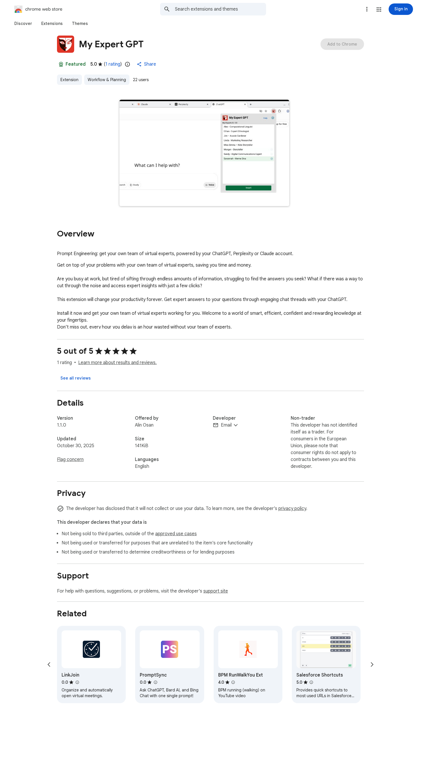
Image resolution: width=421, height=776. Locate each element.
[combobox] (220, 9)
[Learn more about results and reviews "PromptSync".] (155, 682)
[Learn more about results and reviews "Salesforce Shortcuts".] (311, 682)
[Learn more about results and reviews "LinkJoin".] (77, 682)
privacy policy (292, 508)
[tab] (23, 23)
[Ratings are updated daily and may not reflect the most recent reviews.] (127, 64)
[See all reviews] (75, 378)
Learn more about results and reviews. (117, 362)
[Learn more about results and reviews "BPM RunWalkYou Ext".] (233, 682)
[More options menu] (367, 9)
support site (215, 591)
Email (226, 425)
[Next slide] (372, 664)
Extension (69, 79)
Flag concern (70, 459)
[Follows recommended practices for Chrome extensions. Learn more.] (61, 64)
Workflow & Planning (107, 79)
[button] (379, 9)
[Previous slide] (49, 664)
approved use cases (176, 534)
